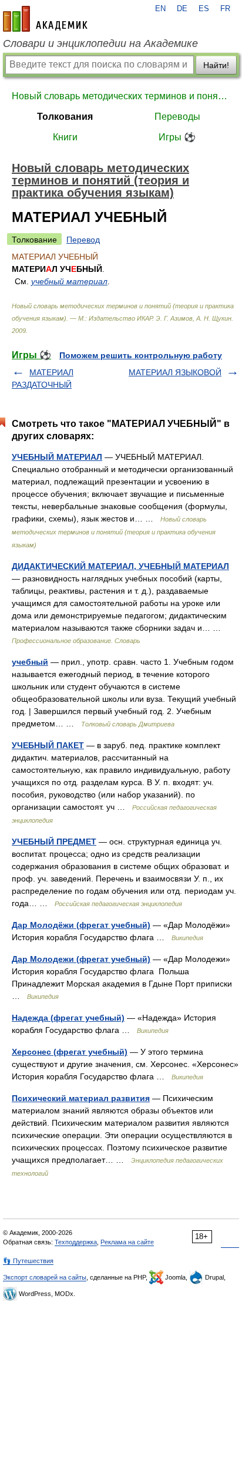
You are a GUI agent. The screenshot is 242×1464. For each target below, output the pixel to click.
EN (160, 9)
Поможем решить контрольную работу (140, 355)
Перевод (83, 239)
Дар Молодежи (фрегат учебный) (81, 959)
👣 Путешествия (28, 1260)
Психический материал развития (81, 1098)
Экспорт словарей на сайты (44, 1277)
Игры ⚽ (177, 137)
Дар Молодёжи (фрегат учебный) (81, 925)
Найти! (216, 65)
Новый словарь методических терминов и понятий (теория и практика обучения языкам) (121, 96)
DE (182, 9)
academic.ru (45, 19)
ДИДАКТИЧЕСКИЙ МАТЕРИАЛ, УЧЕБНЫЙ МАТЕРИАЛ (120, 566)
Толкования (65, 117)
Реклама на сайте (127, 1242)
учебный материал (69, 281)
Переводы (177, 117)
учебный (30, 662)
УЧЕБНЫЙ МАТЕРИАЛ (57, 457)
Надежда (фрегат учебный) (68, 1017)
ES (204, 9)
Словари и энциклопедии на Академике (100, 43)
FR (225, 9)
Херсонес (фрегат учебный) (69, 1051)
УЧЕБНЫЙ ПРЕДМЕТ (54, 841)
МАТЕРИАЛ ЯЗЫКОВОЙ (175, 372)
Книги (65, 137)
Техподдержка (76, 1242)
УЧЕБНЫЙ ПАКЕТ (48, 745)
